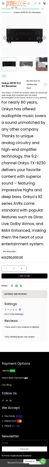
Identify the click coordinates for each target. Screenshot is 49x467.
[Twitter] (21, 286)
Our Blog (6, 384)
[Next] (44, 38)
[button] (33, 3)
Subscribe (24, 449)
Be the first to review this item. (33, 84)
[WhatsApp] (16, 286)
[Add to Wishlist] (45, 85)
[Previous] (5, 38)
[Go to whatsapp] (43, 461)
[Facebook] (12, 286)
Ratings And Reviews (16, 294)
